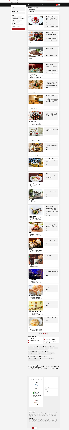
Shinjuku (57, 366)
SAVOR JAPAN (10, 2)
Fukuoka (40, 415)
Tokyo (29, 412)
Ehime (35, 415)
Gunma (36, 412)
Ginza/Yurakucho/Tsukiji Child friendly (33, 351)
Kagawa (33, 415)
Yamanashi (32, 414)
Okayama (49, 414)
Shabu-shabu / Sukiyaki (54, 368)
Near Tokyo (33, 408)
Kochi (37, 415)
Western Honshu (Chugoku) (32, 409)
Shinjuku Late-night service (42, 353)
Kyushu (39, 409)
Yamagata (45, 413)
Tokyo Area (14, 2)
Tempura (46, 368)
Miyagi (40, 413)
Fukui (29, 414)
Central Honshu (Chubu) (54, 408)
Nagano (35, 414)
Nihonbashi (44, 346)
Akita (42, 413)
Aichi (41, 414)
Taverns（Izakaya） (32, 369)
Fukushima (48, 413)
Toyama (53, 413)
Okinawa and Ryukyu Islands (44, 409)
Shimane (46, 414)
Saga (42, 415)
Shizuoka (39, 414)
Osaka (52, 412)
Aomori (36, 413)
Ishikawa (56, 413)
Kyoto (50, 412)
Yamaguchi (55, 414)
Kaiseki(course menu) (40, 369)
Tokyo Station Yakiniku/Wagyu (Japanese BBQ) (34, 358)
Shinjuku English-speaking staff (44, 351)
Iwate (38, 413)
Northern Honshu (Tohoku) (48, 408)
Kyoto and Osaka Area (37, 408)
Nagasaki (44, 415)
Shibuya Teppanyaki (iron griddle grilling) (47, 358)
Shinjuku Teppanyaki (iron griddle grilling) (34, 359)
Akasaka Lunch (45, 356)
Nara (56, 412)
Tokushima (30, 415)
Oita (50, 415)
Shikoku (36, 409)
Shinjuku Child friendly (45, 349)
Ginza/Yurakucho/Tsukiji (51, 346)
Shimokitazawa (38, 349)
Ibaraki (32, 412)
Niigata (50, 413)
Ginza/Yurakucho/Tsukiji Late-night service (34, 354)
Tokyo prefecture (42, 365)
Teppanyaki (49, 368)
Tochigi (34, 412)
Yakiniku (29, 369)
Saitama (39, 412)
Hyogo (54, 412)
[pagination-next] (47, 333)
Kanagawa (44, 412)
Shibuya (29, 346)
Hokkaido (33, 413)
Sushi (41, 368)
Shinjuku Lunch (39, 356)
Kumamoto (47, 415)
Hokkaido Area (42, 408)
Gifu (37, 414)
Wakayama (30, 413)
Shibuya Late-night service (50, 353)
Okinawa (30, 416)
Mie (46, 412)
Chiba (41, 412)
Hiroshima (52, 414)
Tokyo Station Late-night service (45, 354)
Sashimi (44, 368)
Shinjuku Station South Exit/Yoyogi (36, 346)
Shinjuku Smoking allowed (31, 356)
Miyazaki (52, 415)
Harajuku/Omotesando (31, 349)
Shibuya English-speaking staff (32, 353)
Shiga (48, 412)
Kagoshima (55, 415)
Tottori (44, 414)
